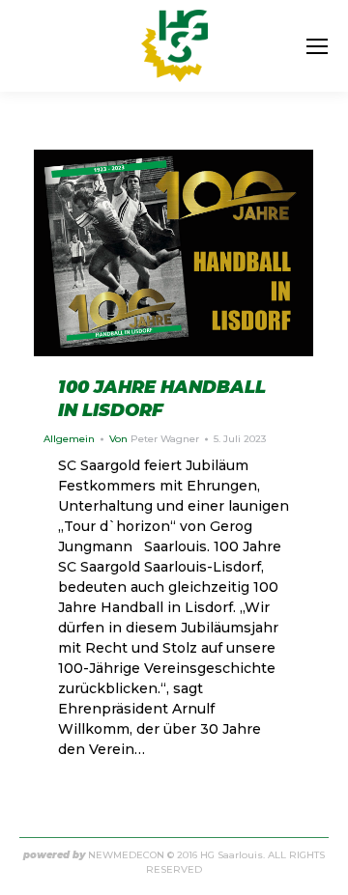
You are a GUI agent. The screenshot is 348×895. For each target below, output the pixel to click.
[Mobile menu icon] (317, 46)
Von (154, 439)
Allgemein (69, 439)
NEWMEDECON (126, 855)
